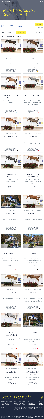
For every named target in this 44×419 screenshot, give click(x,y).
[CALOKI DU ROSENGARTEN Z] (11, 320)
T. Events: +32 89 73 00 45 (20, 408)
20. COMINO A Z (11, 58)
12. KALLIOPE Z (11, 214)
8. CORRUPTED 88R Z (32, 95)
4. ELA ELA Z (33, 253)
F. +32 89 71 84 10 (18, 409)
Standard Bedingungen (30, 417)
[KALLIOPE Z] (11, 201)
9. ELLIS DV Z (11, 293)
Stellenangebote (31, 404)
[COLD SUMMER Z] (33, 320)
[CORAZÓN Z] (33, 46)
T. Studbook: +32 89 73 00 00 (20, 404)
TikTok (40, 407)
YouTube (41, 405)
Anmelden (39, 24)
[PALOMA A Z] (33, 124)
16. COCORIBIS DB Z (11, 136)
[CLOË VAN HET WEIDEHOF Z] (33, 162)
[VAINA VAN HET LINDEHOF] (11, 162)
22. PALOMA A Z (32, 136)
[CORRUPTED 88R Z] (33, 83)
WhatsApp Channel (32, 408)
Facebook (41, 403)
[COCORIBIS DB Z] (11, 124)
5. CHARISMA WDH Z (11, 253)
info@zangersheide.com (19, 403)
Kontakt (30, 405)
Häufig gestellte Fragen (33, 407)
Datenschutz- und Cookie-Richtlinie (21, 417)
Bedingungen (40, 27)
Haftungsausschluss (39, 416)
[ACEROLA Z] (33, 201)
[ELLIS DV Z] (11, 280)
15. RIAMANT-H (11, 372)
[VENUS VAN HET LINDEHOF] (11, 83)
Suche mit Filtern (20, 32)
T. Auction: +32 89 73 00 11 (20, 405)
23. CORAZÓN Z (32, 58)
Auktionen (30, 403)
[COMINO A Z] (11, 46)
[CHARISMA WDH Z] (11, 241)
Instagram (41, 404)
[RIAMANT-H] (11, 359)
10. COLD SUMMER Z (33, 332)
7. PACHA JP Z (32, 293)
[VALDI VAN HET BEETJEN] (33, 359)
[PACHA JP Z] (33, 280)
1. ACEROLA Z (33, 214)
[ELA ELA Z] (33, 241)
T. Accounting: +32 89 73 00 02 (20, 407)
